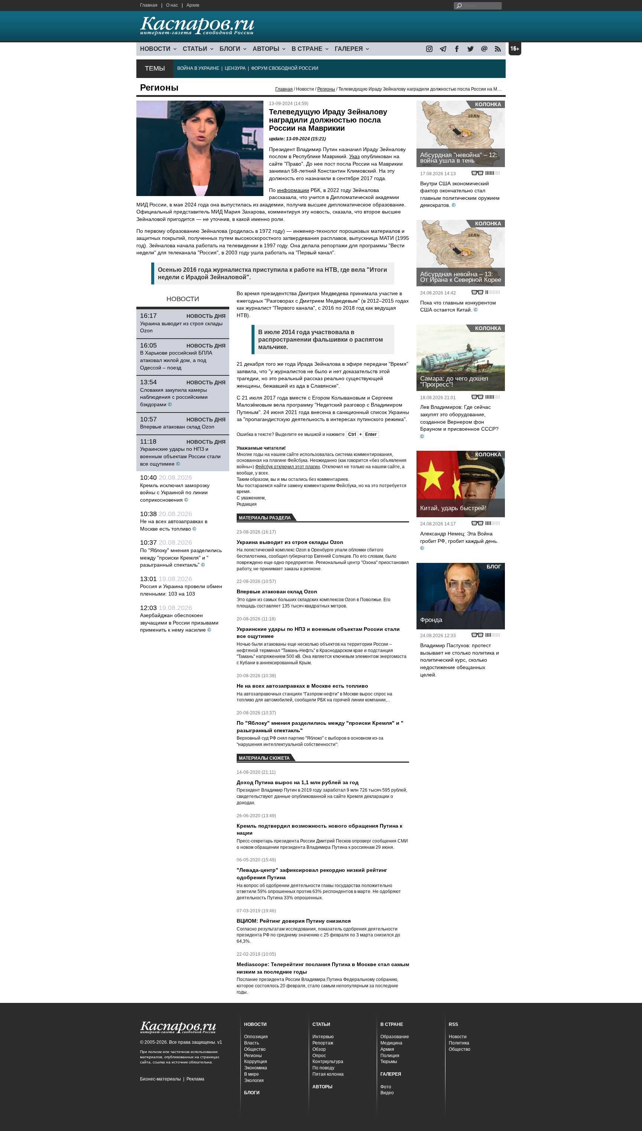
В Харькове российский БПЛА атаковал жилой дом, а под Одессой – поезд (176, 360)
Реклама (195, 1079)
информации (293, 190)
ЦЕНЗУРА (235, 68)
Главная (149, 5)
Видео (387, 1092)
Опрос (319, 1055)
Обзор (319, 1049)
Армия (387, 1049)
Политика (459, 1043)
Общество (255, 1049)
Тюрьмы (388, 1061)
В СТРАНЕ (307, 49)
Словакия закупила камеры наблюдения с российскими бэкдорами (174, 397)
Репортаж (322, 1043)
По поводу (323, 1067)
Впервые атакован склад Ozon (177, 427)
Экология (254, 1080)
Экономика (255, 1067)
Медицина (391, 1043)
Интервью (323, 1036)
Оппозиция (256, 1036)
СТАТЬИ (195, 49)
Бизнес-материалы (160, 1079)
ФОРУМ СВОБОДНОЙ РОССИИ (284, 68)
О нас (172, 5)
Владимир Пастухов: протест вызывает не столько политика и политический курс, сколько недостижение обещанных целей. (459, 659)
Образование (394, 1036)
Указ (354, 156)
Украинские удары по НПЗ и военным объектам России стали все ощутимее (180, 456)
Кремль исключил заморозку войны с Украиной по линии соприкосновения (175, 492)
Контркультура (327, 1061)
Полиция (389, 1055)
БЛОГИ (230, 49)
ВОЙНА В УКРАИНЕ (198, 68)
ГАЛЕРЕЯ (349, 49)
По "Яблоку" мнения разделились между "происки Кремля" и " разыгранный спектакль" (181, 557)
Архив (193, 5)
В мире (251, 1074)
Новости (458, 1036)
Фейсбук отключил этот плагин (287, 466)
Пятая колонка (328, 1074)
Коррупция (255, 1061)
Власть (251, 1043)
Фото (385, 1086)
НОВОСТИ (155, 49)
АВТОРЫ (266, 49)
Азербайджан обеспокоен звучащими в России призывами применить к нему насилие (179, 622)
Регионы (326, 89)
